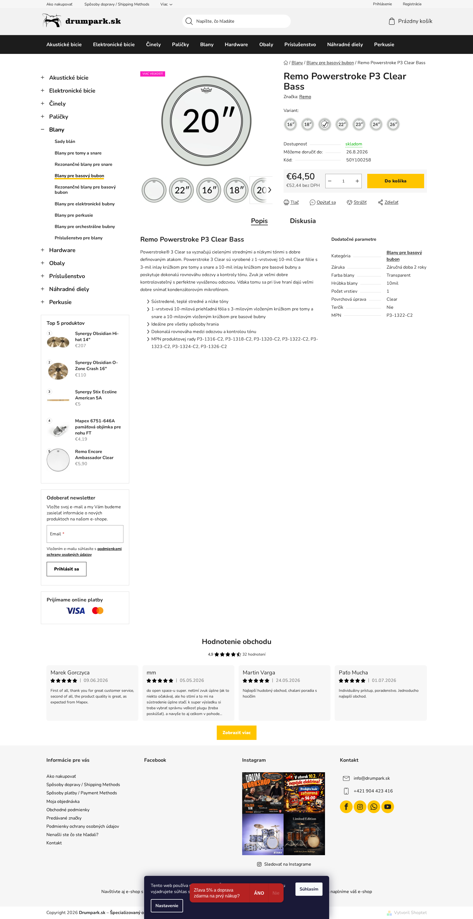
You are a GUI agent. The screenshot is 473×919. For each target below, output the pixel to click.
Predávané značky (63, 818)
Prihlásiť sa (66, 569)
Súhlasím (309, 889)
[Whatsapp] (374, 806)
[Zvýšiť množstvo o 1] (357, 181)
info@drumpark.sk (372, 778)
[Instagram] (360, 806)
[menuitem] (64, 44)
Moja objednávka (63, 801)
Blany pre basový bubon (79, 176)
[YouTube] (387, 806)
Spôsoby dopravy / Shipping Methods (116, 4)
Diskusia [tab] (303, 220)
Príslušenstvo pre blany (78, 238)
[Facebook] (346, 806)
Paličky (58, 117)
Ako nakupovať (59, 4)
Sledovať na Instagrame (287, 864)
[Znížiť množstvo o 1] (330, 181)
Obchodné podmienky (67, 810)
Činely (57, 104)
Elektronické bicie (72, 91)
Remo (305, 97)
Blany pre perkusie (74, 215)
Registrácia (412, 4)
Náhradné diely (69, 289)
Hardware (62, 250)
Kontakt (54, 843)
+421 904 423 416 (373, 791)
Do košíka (395, 181)
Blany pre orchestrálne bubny (85, 227)
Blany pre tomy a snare (78, 153)
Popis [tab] (259, 220)
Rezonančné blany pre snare (83, 164)
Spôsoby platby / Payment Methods (81, 793)
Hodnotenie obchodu (236, 641)
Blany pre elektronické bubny (85, 204)
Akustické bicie (68, 78)
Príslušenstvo (67, 276)
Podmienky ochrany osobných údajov (82, 826)
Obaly (57, 263)
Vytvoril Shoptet (410, 913)
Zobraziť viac (237, 733)
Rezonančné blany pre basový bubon (85, 189)
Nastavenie (166, 906)
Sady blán (65, 141)
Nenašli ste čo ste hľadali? (72, 835)
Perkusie (60, 302)
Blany (56, 129)
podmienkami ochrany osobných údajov (84, 551)
